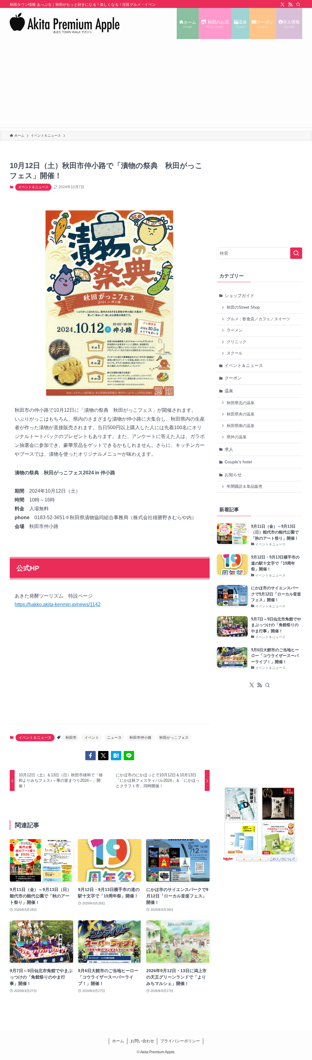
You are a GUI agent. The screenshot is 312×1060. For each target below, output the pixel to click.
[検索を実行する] (296, 253)
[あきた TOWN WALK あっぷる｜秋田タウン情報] (65, 23)
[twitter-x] (282, 4)
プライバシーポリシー (180, 1041)
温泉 (229, 390)
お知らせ (233, 474)
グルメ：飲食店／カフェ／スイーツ (258, 319)
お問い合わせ (142, 1041)
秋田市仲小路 (140, 737)
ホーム (118, 1041)
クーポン (233, 377)
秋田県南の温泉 (240, 426)
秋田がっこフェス (174, 737)
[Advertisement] (156, 85)
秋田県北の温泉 (240, 403)
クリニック (236, 342)
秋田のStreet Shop (243, 307)
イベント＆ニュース (33, 187)
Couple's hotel (238, 461)
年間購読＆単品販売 (244, 486)
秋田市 (71, 737)
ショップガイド (239, 295)
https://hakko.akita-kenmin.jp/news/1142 (58, 604)
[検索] (298, 4)
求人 (229, 449)
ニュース (114, 737)
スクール (235, 353)
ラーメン (235, 330)
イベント (91, 737)
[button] (90, 755)
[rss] (290, 4)
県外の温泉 (236, 437)
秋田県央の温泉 (240, 414)
